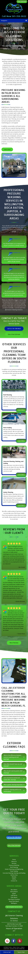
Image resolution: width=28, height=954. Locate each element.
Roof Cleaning (14, 867)
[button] (14, 757)
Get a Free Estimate (14, 845)
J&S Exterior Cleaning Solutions (14, 8)
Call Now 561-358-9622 (14, 16)
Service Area (14, 875)
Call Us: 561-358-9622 (14, 837)
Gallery (14, 879)
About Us (14, 861)
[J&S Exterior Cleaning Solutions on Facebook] (13, 940)
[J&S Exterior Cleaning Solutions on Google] (7, 940)
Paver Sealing (14, 871)
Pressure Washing (14, 865)
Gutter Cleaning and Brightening (14, 869)
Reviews (14, 877)
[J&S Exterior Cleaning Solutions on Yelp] (19, 940)
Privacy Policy (16, 947)
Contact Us (14, 881)
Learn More (21, 410)
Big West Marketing (19, 948)
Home (14, 859)
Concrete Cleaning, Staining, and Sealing (14, 873)
